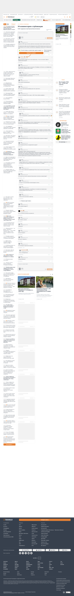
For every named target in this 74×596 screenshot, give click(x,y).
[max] (20, 553)
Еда (19, 542)
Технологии (34, 536)
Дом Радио (43, 538)
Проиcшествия (34, 531)
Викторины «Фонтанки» (23, 533)
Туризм (33, 538)
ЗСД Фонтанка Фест (53, 14)
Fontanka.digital (44, 536)
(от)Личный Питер (13, 14)
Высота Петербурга (44, 543)
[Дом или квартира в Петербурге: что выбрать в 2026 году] (26, 282)
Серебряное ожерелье (28, 14)
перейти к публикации (24, 24)
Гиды (20, 536)
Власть (20, 535)
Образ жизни (34, 524)
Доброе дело (21, 540)
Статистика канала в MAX (8, 536)
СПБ (8, 24)
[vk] (26, 553)
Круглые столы (44, 542)
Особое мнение (35, 528)
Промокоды (63, 120)
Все (5, 24)
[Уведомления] (67, 17)
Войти (22, 269)
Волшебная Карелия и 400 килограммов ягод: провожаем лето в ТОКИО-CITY (44, 290)
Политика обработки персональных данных (63, 580)
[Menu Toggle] (4, 17)
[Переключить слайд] (70, 29)
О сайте (4, 524)
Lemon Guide (46, 14)
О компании (5, 533)
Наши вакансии (6, 535)
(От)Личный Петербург (45, 531)
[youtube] (28, 553)
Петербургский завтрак (63, 14)
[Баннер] (17, 20)
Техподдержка (6, 528)
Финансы (33, 540)
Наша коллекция (44, 533)
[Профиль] (70, 17)
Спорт (33, 533)
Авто (20, 524)
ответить (20, 62)
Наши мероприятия (7, 531)
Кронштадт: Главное (45, 540)
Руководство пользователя (60, 588)
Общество (34, 526)
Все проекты (43, 545)
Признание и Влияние (38, 14)
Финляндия (34, 542)
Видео (20, 531)
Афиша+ (20, 526)
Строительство (34, 535)
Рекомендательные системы (60, 585)
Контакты (5, 526)
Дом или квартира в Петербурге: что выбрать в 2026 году (25, 290)
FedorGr (22, 210)
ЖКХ (20, 543)
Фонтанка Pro (43, 524)
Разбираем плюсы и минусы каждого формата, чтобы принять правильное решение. (26, 294)
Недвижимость (22, 545)
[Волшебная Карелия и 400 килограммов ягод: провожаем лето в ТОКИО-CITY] (44, 282)
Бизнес (20, 528)
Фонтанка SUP (6, 14)
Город (20, 538)
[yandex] (31, 553)
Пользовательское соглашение (61, 578)
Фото (33, 545)
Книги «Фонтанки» (44, 535)
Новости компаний (23, 274)
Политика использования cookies (61, 583)
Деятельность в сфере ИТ (60, 586)
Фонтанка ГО (20, 14)
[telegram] (23, 553)
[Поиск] (64, 17)
